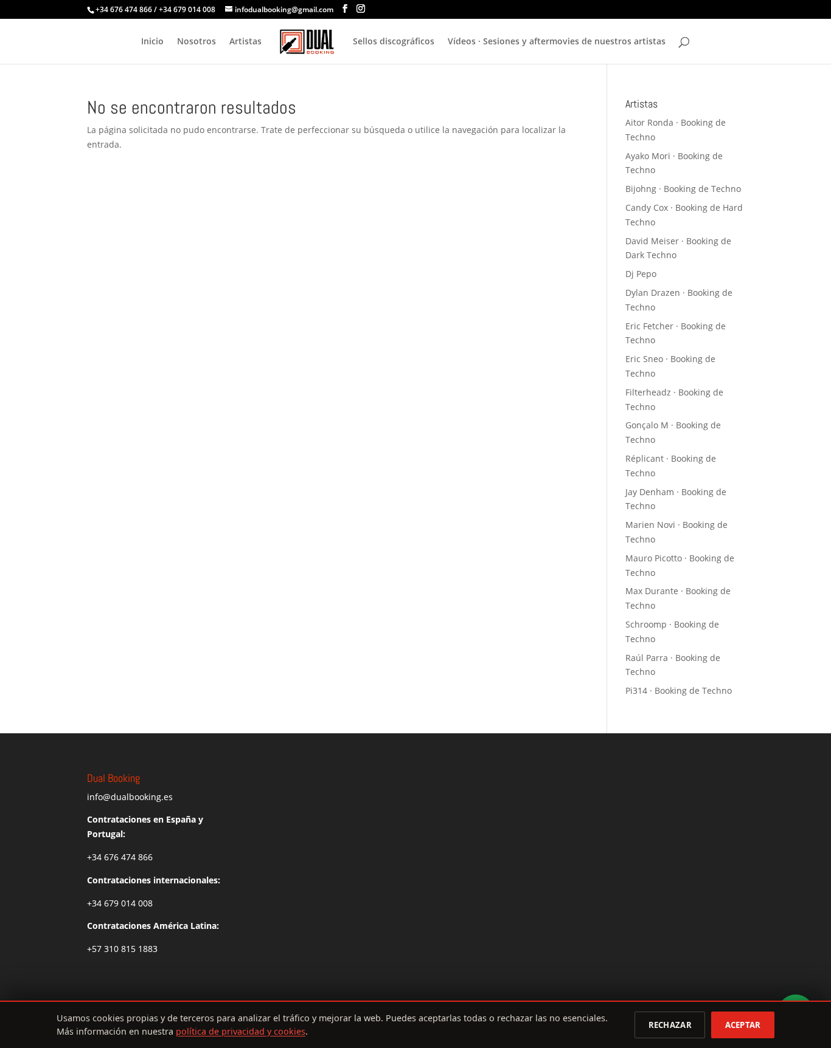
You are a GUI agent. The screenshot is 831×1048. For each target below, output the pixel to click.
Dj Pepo (640, 273)
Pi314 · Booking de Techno (678, 690)
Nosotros (196, 42)
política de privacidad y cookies (240, 1031)
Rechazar (670, 1024)
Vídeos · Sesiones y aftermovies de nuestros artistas (557, 42)
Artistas (245, 42)
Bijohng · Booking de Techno (683, 188)
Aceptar (743, 1024)
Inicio (152, 42)
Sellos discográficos (393, 42)
